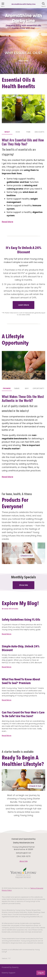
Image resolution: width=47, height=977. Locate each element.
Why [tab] (27, 388)
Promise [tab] (7, 388)
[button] (3, 553)
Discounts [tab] (39, 132)
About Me (24, 861)
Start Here (23, 60)
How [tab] (18, 132)
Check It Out (27, 555)
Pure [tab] (28, 132)
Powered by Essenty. (10, 967)
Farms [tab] (16, 388)
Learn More (23, 305)
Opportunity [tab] (38, 388)
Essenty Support (8, 973)
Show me (23, 585)
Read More (7, 221)
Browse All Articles (10, 608)
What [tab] (7, 132)
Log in (41, 972)
